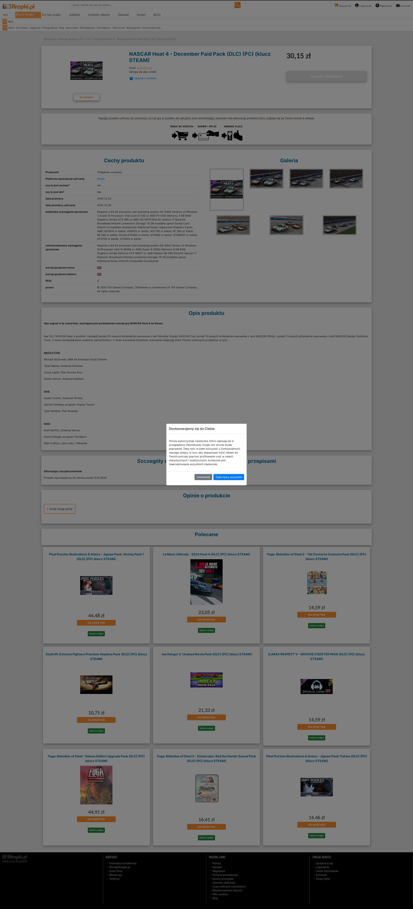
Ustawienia (203, 477)
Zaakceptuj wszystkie (229, 477)
